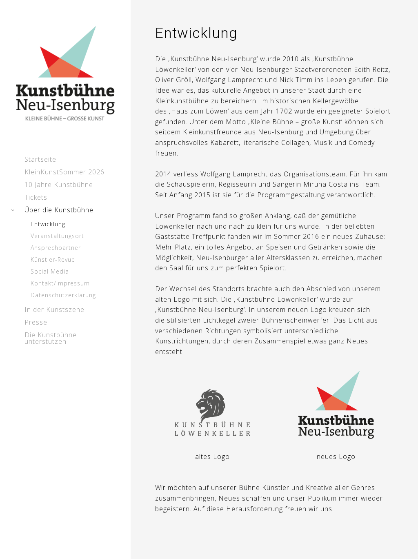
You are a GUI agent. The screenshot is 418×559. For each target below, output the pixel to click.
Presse (35, 322)
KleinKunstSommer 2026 (64, 171)
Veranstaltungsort (57, 236)
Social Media (50, 271)
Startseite (40, 159)
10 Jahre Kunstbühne (58, 184)
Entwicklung (48, 224)
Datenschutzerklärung (63, 295)
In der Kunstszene (54, 309)
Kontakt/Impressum (60, 283)
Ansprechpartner (56, 248)
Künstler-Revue (53, 259)
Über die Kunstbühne (58, 209)
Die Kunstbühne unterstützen (50, 338)
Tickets (35, 197)
